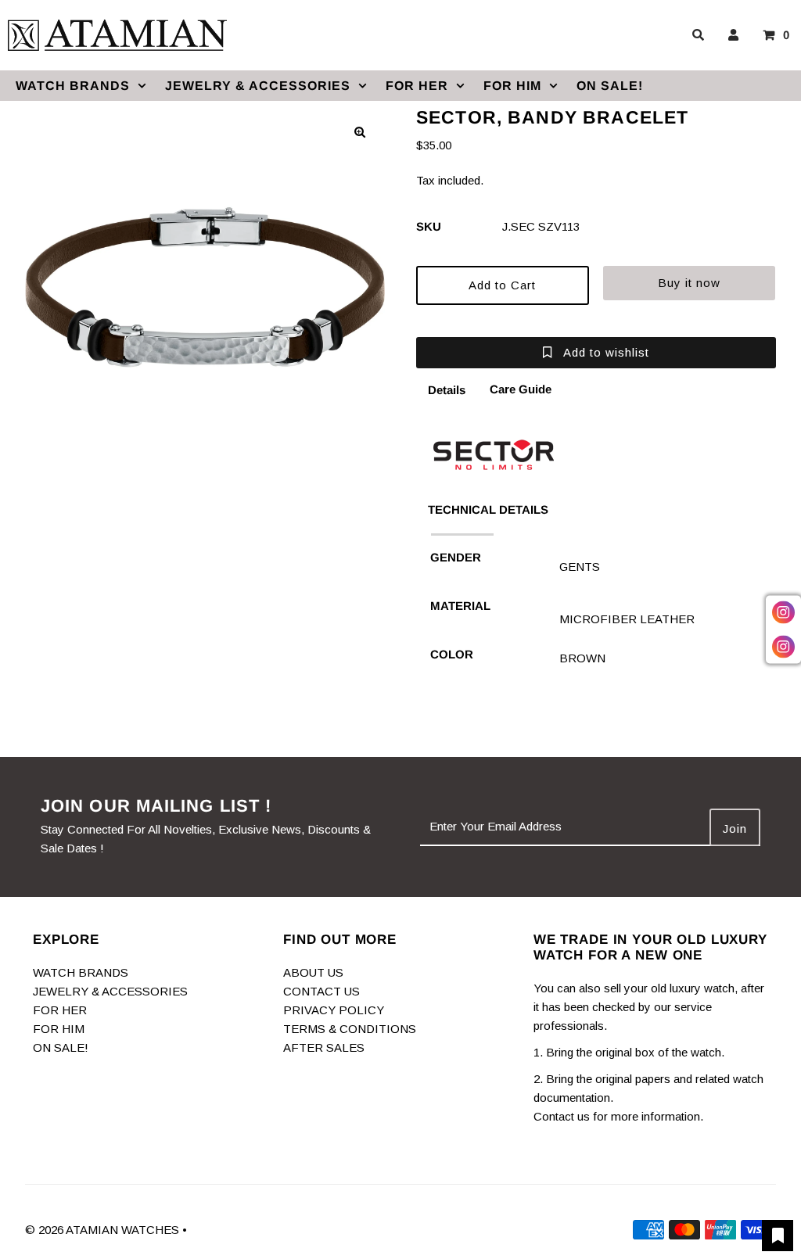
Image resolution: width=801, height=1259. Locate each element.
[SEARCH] (695, 35)
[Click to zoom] (360, 132)
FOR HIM (512, 85)
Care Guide (520, 389)
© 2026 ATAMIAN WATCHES (103, 1229)
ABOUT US (313, 972)
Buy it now (689, 282)
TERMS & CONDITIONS (349, 1028)
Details (446, 389)
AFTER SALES (324, 1047)
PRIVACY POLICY (333, 1010)
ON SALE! (610, 85)
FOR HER (417, 85)
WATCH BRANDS (73, 85)
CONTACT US (321, 991)
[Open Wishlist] (777, 1235)
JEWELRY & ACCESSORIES (257, 85)
